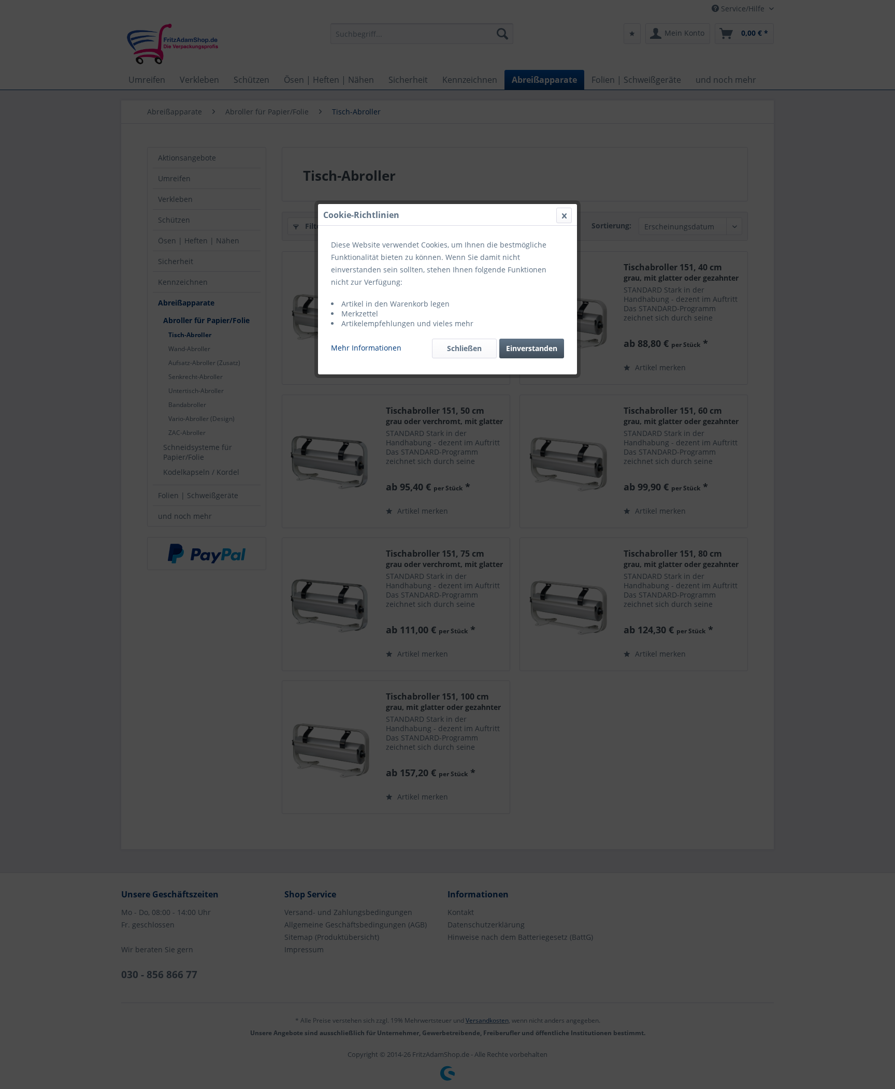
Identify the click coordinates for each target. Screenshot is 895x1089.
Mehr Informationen (366, 348)
